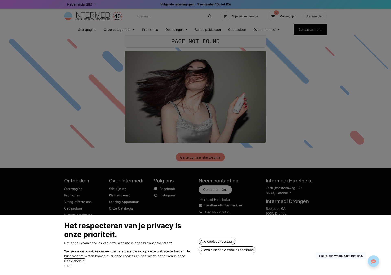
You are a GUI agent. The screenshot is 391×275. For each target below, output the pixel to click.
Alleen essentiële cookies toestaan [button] (227, 250)
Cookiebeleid (74, 261)
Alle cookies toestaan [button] (217, 241)
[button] (66, 266)
